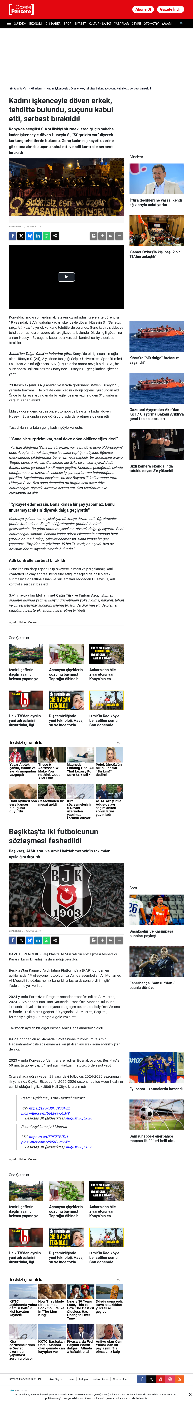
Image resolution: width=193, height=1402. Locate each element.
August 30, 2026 (78, 1118)
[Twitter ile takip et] (151, 1379)
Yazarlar (121, 23)
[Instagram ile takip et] (170, 1379)
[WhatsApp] (46, 236)
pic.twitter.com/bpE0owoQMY (45, 1113)
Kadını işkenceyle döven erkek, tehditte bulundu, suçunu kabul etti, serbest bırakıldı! (99, 88)
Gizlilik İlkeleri (101, 1379)
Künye (70, 1379)
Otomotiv (151, 23)
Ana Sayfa (19, 88)
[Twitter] (21, 236)
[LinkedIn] (38, 236)
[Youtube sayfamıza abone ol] (160, 1379)
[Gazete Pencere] (21, 9)
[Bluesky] (29, 236)
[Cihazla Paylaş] (55, 236)
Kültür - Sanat (100, 23)
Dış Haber (53, 23)
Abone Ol (143, 9)
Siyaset (80, 23)
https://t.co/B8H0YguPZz (49, 1108)
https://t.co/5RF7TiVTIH (48, 1137)
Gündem (20, 23)
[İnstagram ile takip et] (181, 23)
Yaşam (167, 23)
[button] (102, 236)
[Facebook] (12, 236)
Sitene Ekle (120, 1379)
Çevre (136, 23)
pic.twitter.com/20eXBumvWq (45, 1142)
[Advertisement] (157, 119)
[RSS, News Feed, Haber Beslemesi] (179, 1379)
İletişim (83, 1379)
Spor (67, 23)
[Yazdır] (93, 236)
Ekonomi (35, 23)
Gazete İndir (170, 9)
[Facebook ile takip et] (141, 1379)
